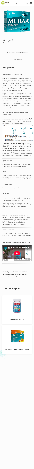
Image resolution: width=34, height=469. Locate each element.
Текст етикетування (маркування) (18, 52)
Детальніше (17, 305)
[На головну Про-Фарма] (5, 4)
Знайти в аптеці (18, 59)
